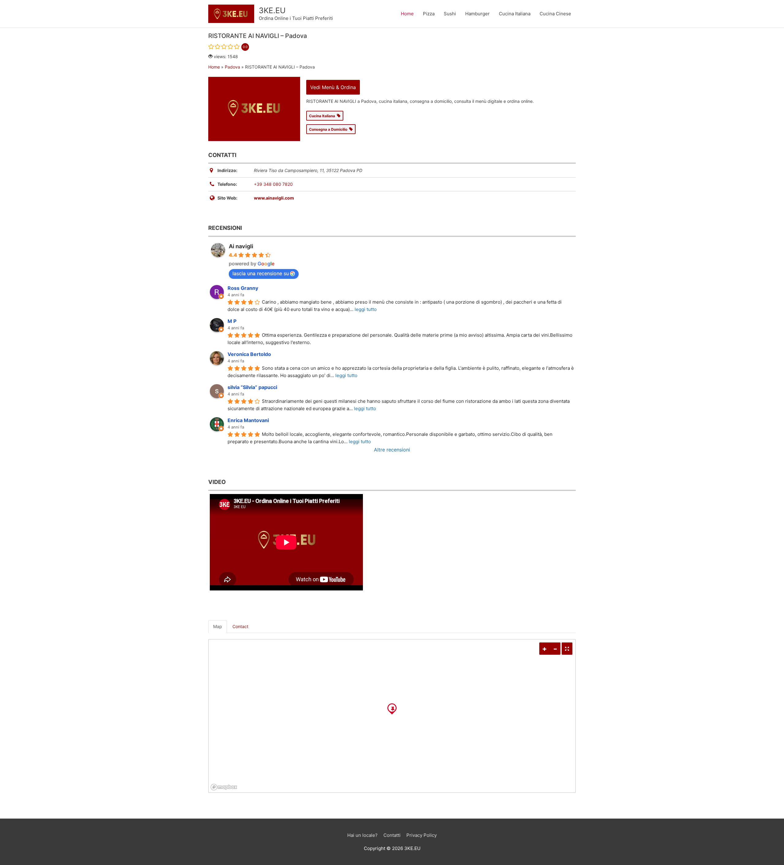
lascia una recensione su (260, 273)
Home (407, 14)
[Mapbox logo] (223, 787)
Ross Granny (243, 288)
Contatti (392, 835)
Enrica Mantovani (248, 420)
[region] (392, 715)
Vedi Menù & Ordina (333, 87)
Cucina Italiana (514, 14)
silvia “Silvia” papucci (252, 387)
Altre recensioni (392, 450)
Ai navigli (241, 246)
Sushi (450, 14)
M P (232, 321)
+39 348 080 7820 (273, 184)
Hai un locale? (362, 835)
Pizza (429, 14)
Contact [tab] (240, 626)
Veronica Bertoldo (249, 354)
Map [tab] (217, 626)
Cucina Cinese (555, 14)
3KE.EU (272, 10)
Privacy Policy (421, 835)
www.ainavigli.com (274, 197)
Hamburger (477, 14)
